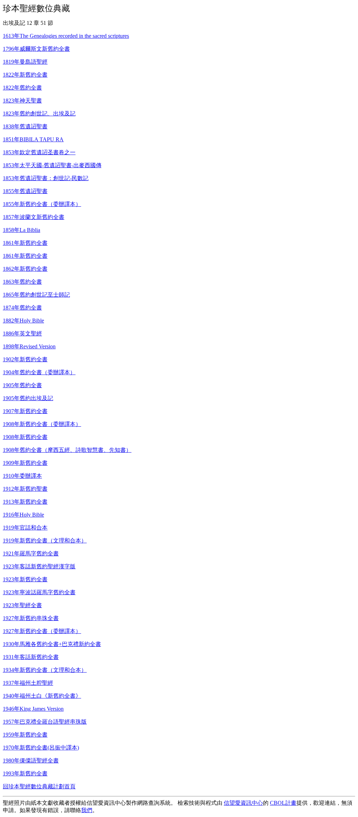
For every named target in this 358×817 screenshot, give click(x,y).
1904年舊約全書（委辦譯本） (39, 372)
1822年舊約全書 (22, 88)
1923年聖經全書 (22, 605)
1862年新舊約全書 (25, 269)
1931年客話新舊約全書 (31, 657)
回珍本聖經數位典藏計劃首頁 (39, 786)
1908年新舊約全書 (25, 437)
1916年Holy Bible (23, 515)
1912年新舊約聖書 (25, 489)
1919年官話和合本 (25, 528)
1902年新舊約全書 (25, 359)
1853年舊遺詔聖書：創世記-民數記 (45, 178)
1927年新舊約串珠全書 (31, 618)
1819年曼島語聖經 (25, 62)
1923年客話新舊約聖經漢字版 (39, 566)
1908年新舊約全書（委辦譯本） (42, 424)
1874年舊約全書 (22, 308)
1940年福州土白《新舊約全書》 (42, 696)
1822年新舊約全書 (25, 75)
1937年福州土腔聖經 (28, 683)
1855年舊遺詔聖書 (25, 191)
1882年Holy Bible (23, 321)
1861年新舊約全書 (25, 243)
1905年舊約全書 (22, 385)
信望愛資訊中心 (243, 803)
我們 (86, 810)
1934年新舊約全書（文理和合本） (45, 670)
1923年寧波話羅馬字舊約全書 (39, 592)
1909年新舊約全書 (25, 463)
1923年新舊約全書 (25, 579)
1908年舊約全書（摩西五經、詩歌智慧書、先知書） (67, 450)
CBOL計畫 (283, 803)
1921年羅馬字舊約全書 (31, 553)
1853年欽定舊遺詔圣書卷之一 (39, 152)
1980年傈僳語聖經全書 (31, 760)
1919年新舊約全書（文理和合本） (45, 541)
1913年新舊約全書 (25, 502)
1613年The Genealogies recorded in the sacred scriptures (66, 36)
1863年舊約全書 (22, 282)
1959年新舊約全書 (25, 735)
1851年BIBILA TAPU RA (33, 139)
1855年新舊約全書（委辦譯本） (42, 204)
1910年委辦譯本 (22, 476)
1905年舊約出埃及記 (28, 398)
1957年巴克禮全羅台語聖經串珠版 (45, 722)
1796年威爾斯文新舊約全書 (36, 49)
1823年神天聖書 (22, 101)
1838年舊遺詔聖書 (25, 126)
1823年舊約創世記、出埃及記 (39, 113)
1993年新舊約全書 (25, 773)
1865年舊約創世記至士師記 (36, 295)
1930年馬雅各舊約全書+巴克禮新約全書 (52, 644)
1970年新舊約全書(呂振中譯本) (41, 748)
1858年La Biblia (21, 230)
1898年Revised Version (29, 346)
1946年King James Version (33, 709)
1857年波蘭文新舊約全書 (33, 217)
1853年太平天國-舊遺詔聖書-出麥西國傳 (52, 165)
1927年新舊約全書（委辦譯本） (42, 631)
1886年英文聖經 (22, 333)
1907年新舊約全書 (25, 411)
